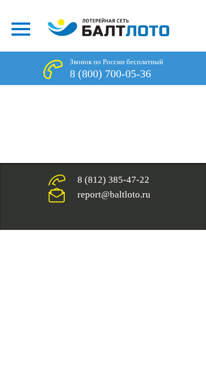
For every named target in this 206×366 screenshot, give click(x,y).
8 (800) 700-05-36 (110, 73)
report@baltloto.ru (114, 194)
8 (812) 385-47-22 (113, 179)
